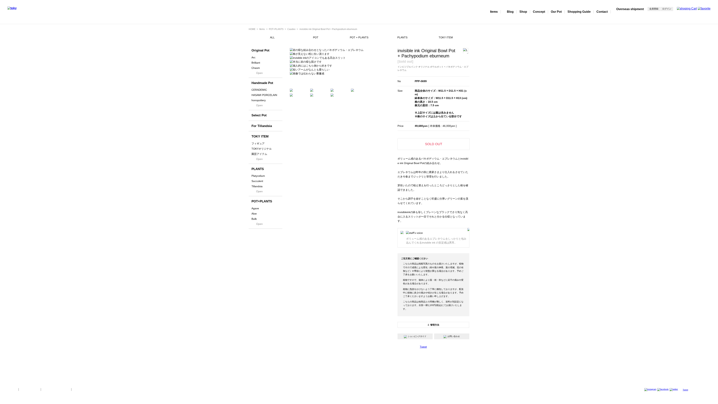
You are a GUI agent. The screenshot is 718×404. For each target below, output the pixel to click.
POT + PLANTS (359, 37)
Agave (255, 208)
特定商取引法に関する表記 (56, 389)
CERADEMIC (259, 89)
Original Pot (260, 50)
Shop (523, 11)
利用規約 (78, 389)
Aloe (254, 213)
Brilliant (255, 62)
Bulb (254, 218)
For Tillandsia (261, 126)
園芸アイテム (259, 153)
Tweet (423, 346)
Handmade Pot (262, 83)
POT (315, 37)
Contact (602, 11)
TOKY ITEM (446, 37)
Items (494, 11)
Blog (510, 11)
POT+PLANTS (276, 29)
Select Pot (259, 115)
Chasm (255, 67)
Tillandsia (257, 186)
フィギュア (258, 143)
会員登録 (653, 8)
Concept (539, 11)
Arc (253, 57)
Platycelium (258, 175)
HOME (252, 29)
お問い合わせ (453, 336)
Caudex (291, 29)
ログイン (666, 8)
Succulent (257, 181)
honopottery (258, 100)
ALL (272, 37)
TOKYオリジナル (261, 148)
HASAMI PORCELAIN (264, 95)
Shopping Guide (579, 11)
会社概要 (11, 389)
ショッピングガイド (417, 336)
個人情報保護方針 (30, 389)
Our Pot (556, 11)
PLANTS (402, 37)
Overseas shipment (630, 9)
